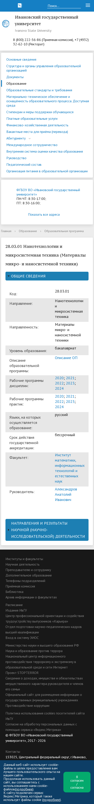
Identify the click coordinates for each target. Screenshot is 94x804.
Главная (6, 231)
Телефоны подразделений (25, 580)
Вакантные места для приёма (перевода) (37, 131)
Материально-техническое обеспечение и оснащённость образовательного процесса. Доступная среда (47, 101)
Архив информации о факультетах (31, 597)
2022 (59, 383)
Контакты (12, 751)
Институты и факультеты (24, 559)
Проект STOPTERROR (22, 672)
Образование (16, 83)
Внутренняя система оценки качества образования (44, 151)
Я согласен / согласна (77, 782)
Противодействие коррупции (27, 705)
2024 (59, 388)
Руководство (16, 158)
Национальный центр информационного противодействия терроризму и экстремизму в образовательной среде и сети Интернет (40, 661)
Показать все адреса (44, 214)
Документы (15, 77)
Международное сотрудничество (31, 145)
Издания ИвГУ (16, 610)
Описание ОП (66, 357)
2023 (70, 383)
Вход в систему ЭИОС (22, 637)
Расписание (14, 605)
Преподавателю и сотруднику (28, 570)
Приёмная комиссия (20, 586)
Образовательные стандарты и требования (39, 90)
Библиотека (14, 591)
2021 (70, 377)
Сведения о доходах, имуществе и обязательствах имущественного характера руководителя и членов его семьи (44, 683)
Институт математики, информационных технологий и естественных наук (70, 468)
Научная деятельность (22, 564)
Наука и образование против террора (34, 651)
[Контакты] (20, 5)
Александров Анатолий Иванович (66, 494)
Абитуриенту (16, 138)
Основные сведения (21, 59)
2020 (59, 377)
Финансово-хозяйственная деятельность (37, 125)
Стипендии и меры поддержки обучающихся (39, 112)
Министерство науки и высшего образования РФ (42, 645)
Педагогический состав (24, 164)
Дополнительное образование (28, 575)
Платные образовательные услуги (31, 118)
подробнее (24, 789)
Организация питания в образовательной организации (47, 171)
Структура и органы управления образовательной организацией (43, 68)
